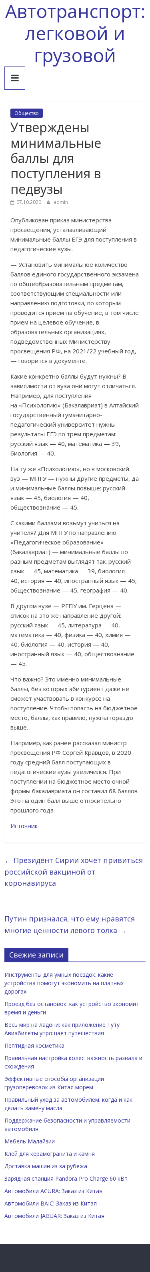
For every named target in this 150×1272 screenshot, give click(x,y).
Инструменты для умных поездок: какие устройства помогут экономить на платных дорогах (64, 983)
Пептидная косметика (34, 1045)
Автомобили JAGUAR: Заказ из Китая (54, 1216)
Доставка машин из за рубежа (45, 1166)
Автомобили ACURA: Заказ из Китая (53, 1191)
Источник (24, 826)
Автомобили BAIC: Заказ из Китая (50, 1203)
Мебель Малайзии (29, 1141)
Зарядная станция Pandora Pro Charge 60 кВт (66, 1178)
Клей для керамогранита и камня (49, 1153)
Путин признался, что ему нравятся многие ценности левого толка (69, 924)
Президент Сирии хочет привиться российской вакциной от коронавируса (73, 871)
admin (61, 202)
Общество (26, 113)
